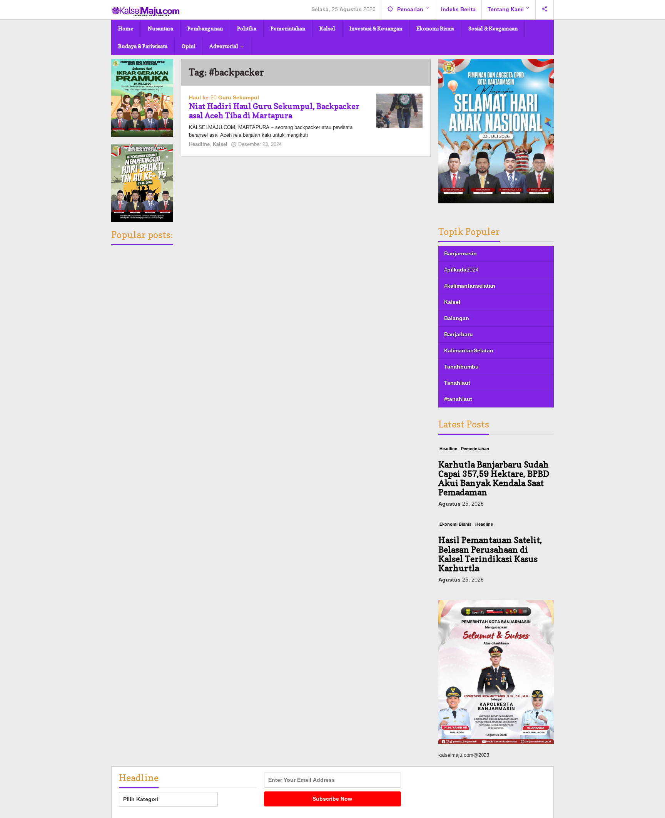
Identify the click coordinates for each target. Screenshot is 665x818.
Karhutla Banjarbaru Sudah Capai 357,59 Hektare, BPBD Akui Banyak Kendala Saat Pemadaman (493, 478)
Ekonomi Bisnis (455, 524)
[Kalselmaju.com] (145, 12)
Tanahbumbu (461, 367)
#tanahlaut (458, 399)
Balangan (456, 318)
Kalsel (220, 144)
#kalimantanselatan (469, 286)
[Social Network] (545, 9)
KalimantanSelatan (468, 350)
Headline (199, 144)
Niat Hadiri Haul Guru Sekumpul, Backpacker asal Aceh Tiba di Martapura (274, 111)
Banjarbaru (458, 334)
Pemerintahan (475, 449)
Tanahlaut (457, 383)
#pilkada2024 (461, 270)
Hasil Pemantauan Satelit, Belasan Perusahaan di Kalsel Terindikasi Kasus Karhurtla (490, 554)
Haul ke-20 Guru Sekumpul (224, 97)
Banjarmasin (460, 253)
